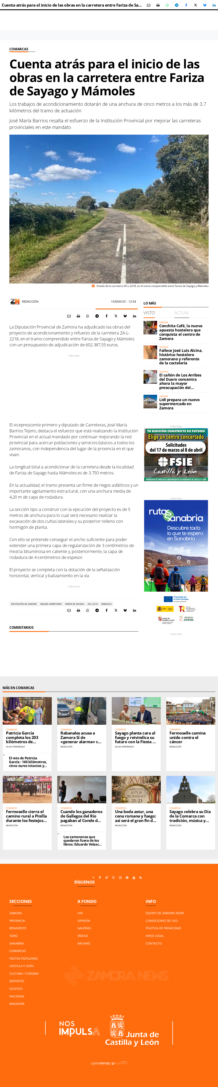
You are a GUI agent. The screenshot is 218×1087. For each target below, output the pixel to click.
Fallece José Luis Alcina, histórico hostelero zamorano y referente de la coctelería (180, 356)
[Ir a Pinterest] (127, 877)
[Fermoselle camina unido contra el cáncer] (190, 711)
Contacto (154, 943)
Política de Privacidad (163, 928)
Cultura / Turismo (24, 973)
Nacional (16, 996)
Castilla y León (21, 966)
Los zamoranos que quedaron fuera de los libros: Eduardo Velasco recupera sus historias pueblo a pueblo (82, 844)
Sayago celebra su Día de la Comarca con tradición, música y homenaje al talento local (190, 820)
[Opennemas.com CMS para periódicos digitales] (109, 1063)
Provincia (17, 921)
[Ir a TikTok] (106, 877)
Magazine (17, 1004)
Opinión (83, 921)
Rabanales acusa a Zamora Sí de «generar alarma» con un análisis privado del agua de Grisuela (81, 742)
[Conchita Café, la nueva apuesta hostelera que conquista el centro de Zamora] (150, 327)
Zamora (15, 913)
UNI (80, 913)
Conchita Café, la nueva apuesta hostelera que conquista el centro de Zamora (180, 332)
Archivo (83, 943)
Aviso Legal (155, 936)
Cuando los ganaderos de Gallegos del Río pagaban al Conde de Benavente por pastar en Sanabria (81, 820)
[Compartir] (167, 5)
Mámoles (106, 603)
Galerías (84, 928)
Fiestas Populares (23, 958)
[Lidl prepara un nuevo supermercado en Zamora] (150, 401)
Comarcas (18, 49)
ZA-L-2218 (93, 603)
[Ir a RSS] (140, 877)
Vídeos (82, 936)
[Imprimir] (158, 5)
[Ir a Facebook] (99, 877)
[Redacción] (15, 301)
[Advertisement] (73, 387)
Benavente (17, 928)
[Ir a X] (113, 877)
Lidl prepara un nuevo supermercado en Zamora (179, 404)
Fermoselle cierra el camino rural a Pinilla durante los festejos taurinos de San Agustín (26, 820)
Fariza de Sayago (74, 603)
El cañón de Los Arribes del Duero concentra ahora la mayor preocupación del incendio (180, 383)
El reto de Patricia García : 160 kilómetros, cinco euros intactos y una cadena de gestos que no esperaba (28, 765)
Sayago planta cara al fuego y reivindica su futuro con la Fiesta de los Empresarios (136, 739)
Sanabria (16, 943)
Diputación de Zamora (24, 603)
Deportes (16, 981)
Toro (13, 936)
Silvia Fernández (15, 746)
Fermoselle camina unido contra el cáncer (187, 737)
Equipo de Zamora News (165, 913)
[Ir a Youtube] (134, 877)
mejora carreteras (51, 603)
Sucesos (16, 989)
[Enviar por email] (148, 5)
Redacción (30, 301)
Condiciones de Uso (162, 921)
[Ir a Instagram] (120, 877)
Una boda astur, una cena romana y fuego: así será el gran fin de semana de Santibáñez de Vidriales (136, 820)
